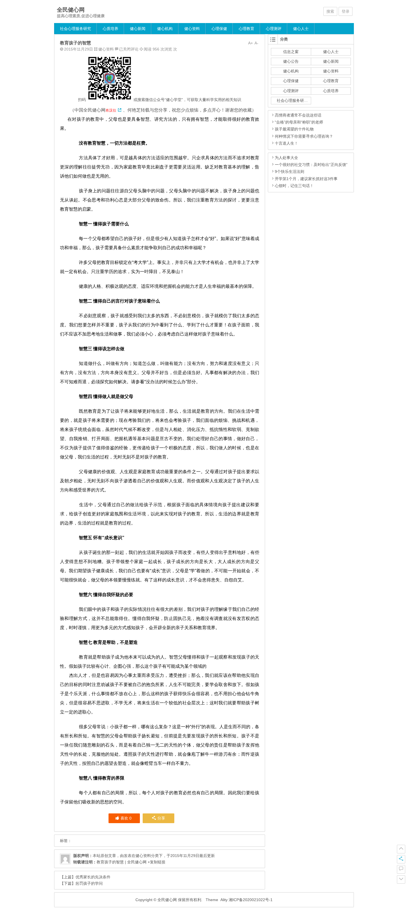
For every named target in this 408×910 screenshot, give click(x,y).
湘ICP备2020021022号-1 (251, 900)
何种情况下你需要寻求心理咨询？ (304, 136)
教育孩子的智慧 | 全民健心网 (122, 862)
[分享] (401, 859)
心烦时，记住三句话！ (294, 185)
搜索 (330, 11)
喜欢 (126, 818)
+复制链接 (156, 862)
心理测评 (273, 28)
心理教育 (246, 28)
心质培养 (110, 28)
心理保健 (219, 28)
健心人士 (301, 28)
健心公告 (291, 61)
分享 (161, 818)
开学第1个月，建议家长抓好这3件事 (306, 179)
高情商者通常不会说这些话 (298, 115)
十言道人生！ (286, 143)
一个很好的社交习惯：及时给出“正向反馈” (311, 164)
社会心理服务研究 (75, 28)
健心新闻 (137, 28)
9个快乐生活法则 (289, 171)
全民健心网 (71, 10)
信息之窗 (291, 51)
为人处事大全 (286, 157)
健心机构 (165, 28)
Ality (224, 900)
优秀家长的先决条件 (92, 877)
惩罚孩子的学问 (89, 883)
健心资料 (192, 28)
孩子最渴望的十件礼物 (294, 129)
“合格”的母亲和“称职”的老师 (299, 122)
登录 (345, 11)
